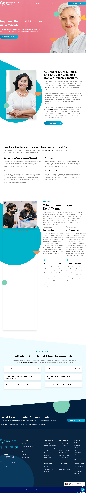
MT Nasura (42, 424)
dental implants (54, 109)
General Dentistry (64, 440)
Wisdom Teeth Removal (65, 450)
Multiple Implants (78, 459)
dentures (46, 87)
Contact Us (55, 3)
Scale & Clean (62, 448)
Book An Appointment (76, 3)
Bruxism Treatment (63, 457)
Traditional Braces (48, 469)
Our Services (39, 3)
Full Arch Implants (78, 457)
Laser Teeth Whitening (64, 469)
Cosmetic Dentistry (49, 440)
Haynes (28, 424)
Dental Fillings (62, 445)
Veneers (46, 450)
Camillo (22, 424)
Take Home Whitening (49, 448)
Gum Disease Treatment (64, 455)
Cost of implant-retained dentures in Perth (59, 385)
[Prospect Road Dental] (9, 4)
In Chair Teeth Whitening (50, 445)
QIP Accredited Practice (27, 446)
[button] (22, 369)
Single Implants (77, 450)
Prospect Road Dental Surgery (59, 218)
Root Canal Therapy (63, 443)
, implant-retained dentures (51, 150)
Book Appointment (26, 449)
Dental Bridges (47, 457)
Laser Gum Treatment (64, 467)
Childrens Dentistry (79, 463)
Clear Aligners (47, 467)
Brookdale (15, 424)
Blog (48, 3)
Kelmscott (34, 424)
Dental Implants (77, 445)
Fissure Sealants (78, 475)
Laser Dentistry (63, 463)
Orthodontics (48, 463)
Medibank (54, 275)
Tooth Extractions (63, 453)
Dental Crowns (47, 455)
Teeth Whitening (48, 443)
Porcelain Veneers (48, 453)
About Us (29, 3)
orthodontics (59, 251)
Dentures (76, 447)
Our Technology (25, 457)
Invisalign (46, 471)
